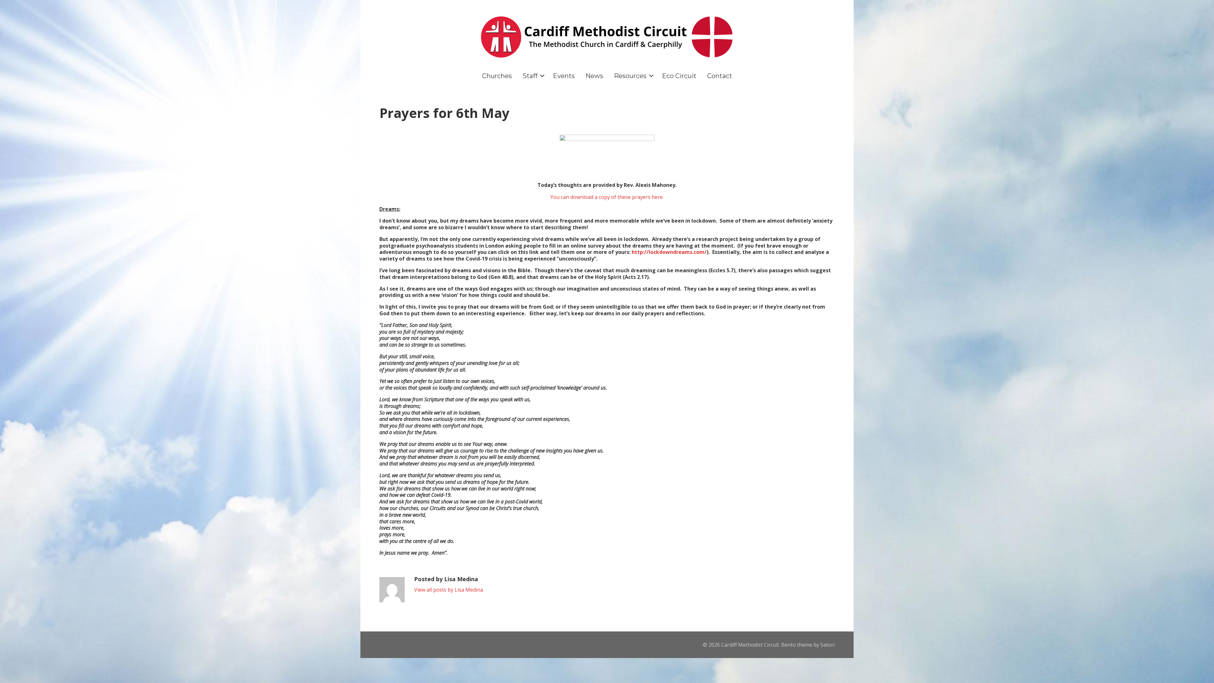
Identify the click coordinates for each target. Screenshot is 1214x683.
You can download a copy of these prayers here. (607, 197)
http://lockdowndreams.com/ (669, 252)
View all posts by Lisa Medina (448, 589)
